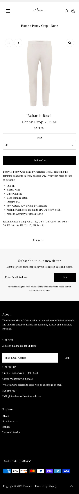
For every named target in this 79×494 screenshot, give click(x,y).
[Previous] (9, 43)
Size (39, 137)
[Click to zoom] (70, 43)
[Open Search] (66, 11)
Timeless (28, 486)
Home (25, 26)
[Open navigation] (12, 11)
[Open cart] (73, 10)
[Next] (18, 43)
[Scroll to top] (71, 486)
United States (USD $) (16, 461)
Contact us (38, 240)
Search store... (9, 421)
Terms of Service (11, 432)
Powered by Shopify (46, 486)
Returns (6, 427)
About (5, 416)
